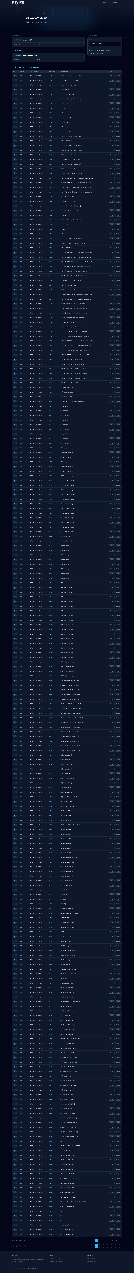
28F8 (50, 341)
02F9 (50, 466)
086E (50, 806)
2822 (50, 303)
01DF (50, 1150)
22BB (50, 173)
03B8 (50, 666)
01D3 (50, 1146)
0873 (50, 885)
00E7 (50, 1006)
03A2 (50, 555)
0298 (50, 1127)
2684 (50, 85)
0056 (50, 922)
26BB (50, 113)
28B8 (50, 345)
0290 (50, 1076)
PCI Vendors (107, 3)
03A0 (50, 545)
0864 (50, 834)
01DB (50, 1206)
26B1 (50, 145)
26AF (50, 89)
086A (50, 848)
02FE (50, 452)
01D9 (50, 1192)
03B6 (50, 648)
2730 (50, 182)
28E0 (50, 383)
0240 (50, 541)
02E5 (50, 1057)
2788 (50, 201)
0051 (50, 941)
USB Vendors (117, 3)
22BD (50, 317)
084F (50, 750)
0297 (50, 1136)
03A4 (50, 564)
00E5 (50, 1001)
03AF (50, 615)
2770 (50, 178)
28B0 (50, 331)
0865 (50, 820)
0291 (50, 1071)
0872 (50, 880)
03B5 (50, 643)
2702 (50, 159)
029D (50, 1104)
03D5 (50, 690)
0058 (50, 918)
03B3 (50, 634)
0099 (50, 1048)
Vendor (111, 75)
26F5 (50, 117)
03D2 (50, 680)
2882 (50, 322)
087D (50, 904)
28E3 (50, 364)
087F (50, 894)
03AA (50, 592)
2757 (50, 192)
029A (50, 1122)
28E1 (50, 373)
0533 (50, 704)
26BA (50, 108)
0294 (50, 1094)
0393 (50, 1229)
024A (50, 494)
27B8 (50, 234)
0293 (50, 1080)
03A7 (50, 578)
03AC (50, 601)
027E (50, 457)
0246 (50, 480)
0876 (50, 857)
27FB (50, 252)
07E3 (50, 727)
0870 (50, 876)
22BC (50, 220)
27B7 (50, 224)
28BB (50, 355)
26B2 (50, 136)
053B (50, 722)
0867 (50, 843)
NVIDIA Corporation (36, 14)
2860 (50, 313)
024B (50, 499)
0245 (50, 401)
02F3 (50, 420)
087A (50, 853)
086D (50, 811)
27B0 (50, 243)
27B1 (50, 248)
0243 (50, 476)
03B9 (50, 671)
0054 (50, 969)
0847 (50, 801)
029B (50, 1118)
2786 (50, 215)
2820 (50, 308)
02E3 (50, 1062)
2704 (50, 169)
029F (50, 1108)
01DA (50, 1197)
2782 (50, 210)
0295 (50, 1090)
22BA (50, 99)
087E (50, 890)
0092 (50, 1015)
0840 (50, 769)
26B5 (50, 122)
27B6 (50, 229)
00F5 (50, 1039)
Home (92, 3)
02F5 (50, 429)
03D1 (50, 685)
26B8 (50, 127)
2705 (50, 150)
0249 (50, 490)
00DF (50, 992)
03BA (50, 652)
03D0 (50, 694)
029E (50, 1099)
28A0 (50, 378)
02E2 (50, 1225)
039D (50, 1215)
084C (50, 797)
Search (99, 3)
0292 (50, 1067)
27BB (50, 257)
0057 (50, 927)
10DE (21, 75)
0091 (50, 1025)
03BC (50, 657)
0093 (50, 1011)
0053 (50, 932)
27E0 (50, 276)
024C (50, 504)
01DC (50, 1178)
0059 (50, 913)
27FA (50, 262)
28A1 (50, 369)
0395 (50, 1234)
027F (50, 462)
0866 (50, 866)
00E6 (50, 997)
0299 (50, 1132)
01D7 (50, 1201)
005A (50, 983)
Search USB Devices (55, 1261)
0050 (50, 936)
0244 (50, 397)
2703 (50, 164)
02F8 (50, 471)
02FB (50, 522)
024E (50, 513)
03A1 (50, 550)
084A (50, 787)
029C (50, 1113)
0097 (50, 1034)
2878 (50, 294)
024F (50, 517)
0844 (50, 778)
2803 (50, 285)
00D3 (50, 955)
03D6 (50, 699)
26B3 (50, 141)
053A (50, 718)
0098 (50, 1053)
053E (50, 713)
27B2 (50, 238)
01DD (50, 1164)
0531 (50, 708)
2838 (50, 299)
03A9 (50, 587)
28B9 (50, 336)
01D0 (50, 1160)
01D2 (50, 1169)
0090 (50, 1020)
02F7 (50, 438)
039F (50, 1220)
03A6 (50, 573)
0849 (50, 755)
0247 (50, 392)
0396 (50, 1211)
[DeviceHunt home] (18, 3)
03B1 (50, 625)
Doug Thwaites (35, 1268)
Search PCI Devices (55, 1258)
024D (50, 508)
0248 (50, 485)
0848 (50, 773)
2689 (50, 75)
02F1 (50, 410)
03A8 (50, 583)
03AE (50, 611)
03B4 (50, 638)
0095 (50, 1029)
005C (50, 960)
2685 (50, 80)
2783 (50, 206)
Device (118, 75)
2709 (50, 155)
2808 (50, 289)
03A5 (50, 569)
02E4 (50, 1085)
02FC (50, 527)
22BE (50, 327)
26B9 (50, 131)
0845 (50, 764)
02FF (50, 443)
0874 (50, 899)
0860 (50, 829)
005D (50, 964)
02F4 (50, 424)
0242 (50, 536)
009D (50, 1043)
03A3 (50, 559)
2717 (50, 187)
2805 (50, 280)
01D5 (50, 1141)
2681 (50, 94)
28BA (50, 350)
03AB (50, 597)
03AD (50, 606)
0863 (50, 871)
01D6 (50, 1183)
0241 (50, 387)
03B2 (50, 629)
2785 (50, 196)
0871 (50, 815)
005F (50, 950)
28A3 (50, 359)
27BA (50, 266)
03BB (50, 676)
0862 (50, 862)
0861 (50, 839)
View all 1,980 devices (96, 53)
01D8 (50, 1188)
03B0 (50, 620)
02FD (50, 531)
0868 (50, 908)
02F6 (50, 434)
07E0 (50, 745)
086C (50, 825)
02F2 (50, 415)
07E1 (50, 741)
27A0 (50, 271)
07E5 (50, 736)
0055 (50, 973)
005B (50, 987)
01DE (50, 1174)
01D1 (50, 1155)
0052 (50, 978)
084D (50, 792)
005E (50, 946)
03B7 (50, 662)
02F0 (50, 406)
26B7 (50, 103)
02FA (50, 448)
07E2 (50, 732)
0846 (50, 783)
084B (50, 759)
